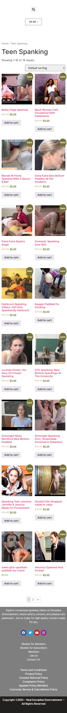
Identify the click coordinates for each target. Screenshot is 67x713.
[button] (33, 9)
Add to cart (11, 122)
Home (5, 43)
